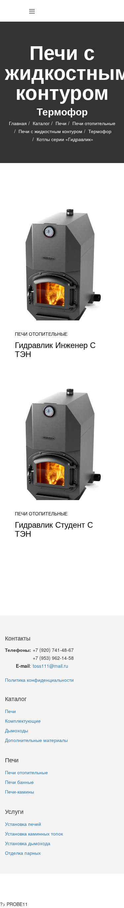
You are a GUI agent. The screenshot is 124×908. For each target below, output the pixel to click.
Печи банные (19, 782)
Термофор (99, 131)
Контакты (82, 891)
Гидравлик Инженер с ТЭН (55, 349)
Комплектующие (23, 720)
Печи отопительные (93, 123)
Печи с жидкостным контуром (50, 131)
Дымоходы (16, 730)
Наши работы (46, 891)
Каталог (41, 123)
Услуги (86, 883)
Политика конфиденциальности (39, 679)
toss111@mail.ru (50, 665)
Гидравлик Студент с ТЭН (54, 528)
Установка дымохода (27, 843)
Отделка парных (23, 852)
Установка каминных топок (34, 833)
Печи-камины (19, 791)
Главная (18, 123)
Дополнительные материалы (36, 740)
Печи (61, 123)
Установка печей (23, 823)
